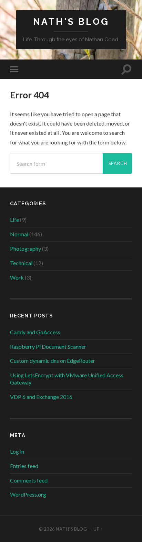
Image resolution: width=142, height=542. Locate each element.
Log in (17, 451)
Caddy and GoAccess (35, 332)
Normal (19, 234)
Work (17, 277)
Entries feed (24, 466)
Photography (25, 248)
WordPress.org (28, 494)
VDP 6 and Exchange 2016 (41, 396)
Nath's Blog (71, 21)
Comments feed (29, 480)
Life (14, 219)
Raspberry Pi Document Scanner (48, 346)
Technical (21, 263)
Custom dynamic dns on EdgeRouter (52, 360)
